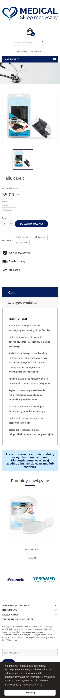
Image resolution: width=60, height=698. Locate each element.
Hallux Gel (31, 549)
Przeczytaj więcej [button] (32, 684)
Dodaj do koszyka (31, 223)
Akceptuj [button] (30, 692)
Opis (11, 292)
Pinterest (23, 242)
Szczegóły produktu (22, 303)
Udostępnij (23, 237)
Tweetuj (41, 237)
